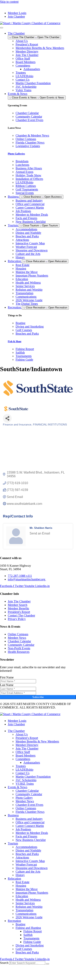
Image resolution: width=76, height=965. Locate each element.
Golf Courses (24, 949)
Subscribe (38, 697)
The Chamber (16, 731)
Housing (21, 268)
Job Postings (23, 211)
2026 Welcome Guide (29, 300)
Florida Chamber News (30, 811)
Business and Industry (29, 200)
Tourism (13, 843)
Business (13, 815)
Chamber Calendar (27, 790)
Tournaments (31, 938)
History (20, 257)
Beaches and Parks (27, 236)
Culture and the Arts (28, 254)
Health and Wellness (28, 282)
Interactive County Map (30, 243)
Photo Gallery (24, 797)
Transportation (24, 293)
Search (4, 962)
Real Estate (22, 265)
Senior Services (25, 286)
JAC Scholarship (26, 86)
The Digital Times (27, 303)
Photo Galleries (16, 153)
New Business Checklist (31, 221)
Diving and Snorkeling (30, 945)
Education (22, 279)
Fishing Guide (32, 942)
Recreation (14, 920)
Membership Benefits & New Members (40, 48)
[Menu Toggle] (1, 27)
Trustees (21, 72)
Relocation (14, 878)
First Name (7, 677)
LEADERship (24, 76)
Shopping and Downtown (32, 250)
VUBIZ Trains (25, 783)
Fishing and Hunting (28, 927)
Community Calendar (29, 794)
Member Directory (27, 51)
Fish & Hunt (14, 341)
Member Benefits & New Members (37, 741)
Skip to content (9, 1)
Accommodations (26, 229)
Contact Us (22, 79)
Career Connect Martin (30, 207)
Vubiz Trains (23, 90)
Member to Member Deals (32, 214)
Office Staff (23, 58)
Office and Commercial (30, 204)
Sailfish (28, 934)
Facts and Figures (26, 218)
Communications (26, 296)
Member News (25, 801)
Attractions (22, 239)
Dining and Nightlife (28, 232)
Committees (23, 65)
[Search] (47, 963)
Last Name (6, 685)
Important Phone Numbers (32, 275)
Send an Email (40, 533)
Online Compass (26, 808)
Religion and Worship (29, 289)
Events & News (17, 787)
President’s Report (27, 44)
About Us (22, 41)
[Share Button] (7, 418)
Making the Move (27, 272)
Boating (20, 924)
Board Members (25, 62)
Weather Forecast (26, 246)
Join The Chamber (27, 55)
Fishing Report (32, 931)
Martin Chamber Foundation (33, 83)
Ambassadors (31, 69)
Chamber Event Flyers (29, 804)
